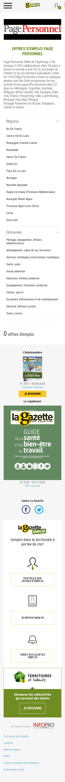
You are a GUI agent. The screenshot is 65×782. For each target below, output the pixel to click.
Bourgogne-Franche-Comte (21, 143)
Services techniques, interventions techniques (32, 257)
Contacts (8, 743)
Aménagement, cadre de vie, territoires (28, 250)
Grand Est (12, 164)
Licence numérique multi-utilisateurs (21, 762)
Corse (9, 213)
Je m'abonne (32, 393)
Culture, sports (14, 292)
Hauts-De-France (16, 157)
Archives (39, 387)
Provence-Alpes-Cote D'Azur (22, 206)
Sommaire (27, 387)
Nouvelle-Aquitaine (16, 185)
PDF (27, 486)
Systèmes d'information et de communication (32, 299)
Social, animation (15, 271)
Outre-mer (12, 220)
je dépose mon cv (32, 617)
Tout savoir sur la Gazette (16, 736)
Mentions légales (12, 749)
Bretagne (11, 178)
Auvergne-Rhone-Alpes (19, 199)
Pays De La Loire (16, 171)
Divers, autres (14, 313)
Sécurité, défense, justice (21, 306)
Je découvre (32, 708)
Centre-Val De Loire (17, 136)
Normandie (12, 150)
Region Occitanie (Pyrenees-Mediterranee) (30, 192)
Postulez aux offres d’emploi (32, 580)
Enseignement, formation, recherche (26, 285)
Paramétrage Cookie (14, 769)
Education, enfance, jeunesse (23, 278)
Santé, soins (13, 264)
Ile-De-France (14, 129)
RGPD (6, 756)
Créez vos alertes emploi (32, 656)
